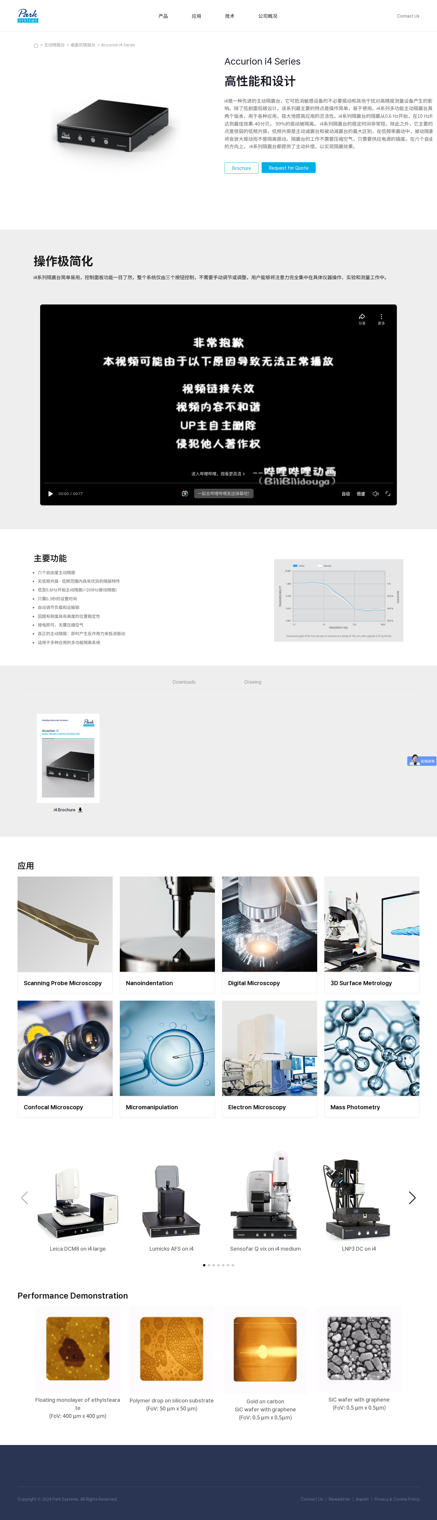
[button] (412, 1198)
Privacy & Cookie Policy (397, 1499)
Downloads (184, 681)
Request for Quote (289, 167)
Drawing (252, 681)
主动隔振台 (55, 45)
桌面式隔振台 (83, 45)
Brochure (241, 167)
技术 (230, 15)
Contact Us (408, 16)
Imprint (362, 1499)
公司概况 (267, 15)
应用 (196, 15)
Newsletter (339, 1499)
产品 (163, 15)
